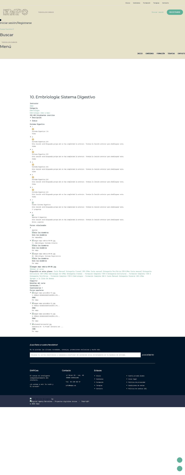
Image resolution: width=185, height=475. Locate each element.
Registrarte (18, 471)
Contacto (165, 3)
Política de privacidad (136, 382)
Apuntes (34, 230)
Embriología (34, 110)
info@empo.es (71, 385)
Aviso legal (132, 379)
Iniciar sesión (27, 471)
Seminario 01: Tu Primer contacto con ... (47, 326)
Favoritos (9, 29)
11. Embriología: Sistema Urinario (44, 243)
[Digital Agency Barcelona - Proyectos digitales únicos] (54, 401)
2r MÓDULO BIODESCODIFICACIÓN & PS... (46, 306)
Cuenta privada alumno (136, 376)
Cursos (2, 29)
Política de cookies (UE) (137, 388)
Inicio (127, 3)
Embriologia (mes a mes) (40, 113)
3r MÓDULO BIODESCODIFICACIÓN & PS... (46, 316)
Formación (146, 3)
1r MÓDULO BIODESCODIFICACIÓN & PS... (46, 295)
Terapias (156, 3)
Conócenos (136, 3)
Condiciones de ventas (136, 385)
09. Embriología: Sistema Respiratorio (46, 256)
